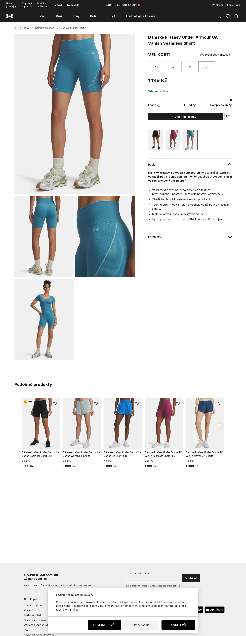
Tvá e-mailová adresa (139, 573)
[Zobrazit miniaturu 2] (105, 236)
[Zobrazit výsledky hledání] (219, 16)
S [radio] (173, 66)
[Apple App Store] (214, 609)
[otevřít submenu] (48, 16)
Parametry (154, 237)
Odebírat (191, 578)
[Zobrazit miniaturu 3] (44, 319)
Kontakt (57, 5)
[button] (228, 116)
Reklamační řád (32, 615)
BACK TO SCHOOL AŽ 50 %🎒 (123, 5)
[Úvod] (15, 27)
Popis (151, 164)
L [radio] (206, 66)
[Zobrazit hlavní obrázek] (74, 114)
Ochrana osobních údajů (37, 624)
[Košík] (236, 16)
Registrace (233, 5)
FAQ (26, 629)
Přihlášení (218, 5)
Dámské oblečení (45, 27)
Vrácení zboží (31, 610)
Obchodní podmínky (35, 620)
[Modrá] (190, 140)
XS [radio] (156, 66)
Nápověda (73, 5)
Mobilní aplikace (42, 5)
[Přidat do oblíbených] (55, 403)
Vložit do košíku (185, 116)
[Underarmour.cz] (9, 16)
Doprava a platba (27, 5)
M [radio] (190, 66)
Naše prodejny (11, 5)
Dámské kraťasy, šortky (74, 27)
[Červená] (173, 140)
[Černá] (156, 140)
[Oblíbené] (228, 16)
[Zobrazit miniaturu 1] (44, 236)
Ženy (26, 27)
